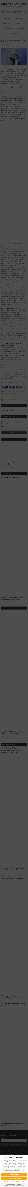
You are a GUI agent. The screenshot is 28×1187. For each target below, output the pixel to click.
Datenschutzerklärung (11, 1184)
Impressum (19, 1184)
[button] (14, 1174)
